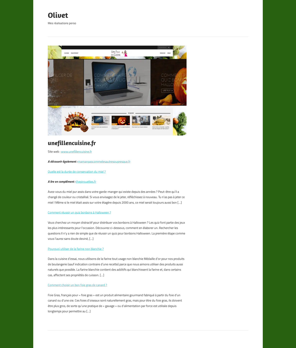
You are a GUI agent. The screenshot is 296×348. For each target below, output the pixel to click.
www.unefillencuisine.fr (76, 151)
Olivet (58, 15)
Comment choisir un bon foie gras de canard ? (77, 285)
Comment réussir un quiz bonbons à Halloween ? (79, 212)
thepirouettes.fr (86, 181)
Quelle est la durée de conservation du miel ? (77, 171)
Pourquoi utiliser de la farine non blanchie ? (76, 248)
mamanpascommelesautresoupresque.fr (104, 161)
